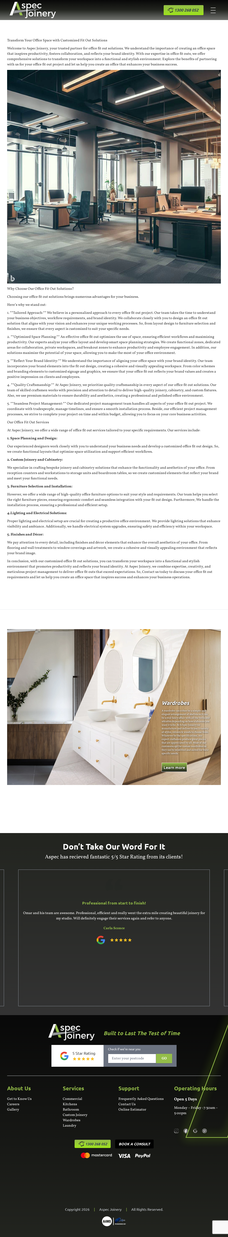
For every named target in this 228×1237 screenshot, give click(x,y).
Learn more (23, 767)
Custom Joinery (75, 1115)
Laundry (69, 1125)
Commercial (72, 1099)
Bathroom (71, 1109)
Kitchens (70, 1104)
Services (73, 1088)
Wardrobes (71, 1120)
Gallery (13, 1109)
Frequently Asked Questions (141, 1099)
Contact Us (127, 1104)
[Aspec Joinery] (114, 1221)
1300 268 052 (96, 1144)
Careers (13, 1104)
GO (164, 1058)
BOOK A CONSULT (134, 1144)
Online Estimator (132, 1109)
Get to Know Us (19, 1099)
